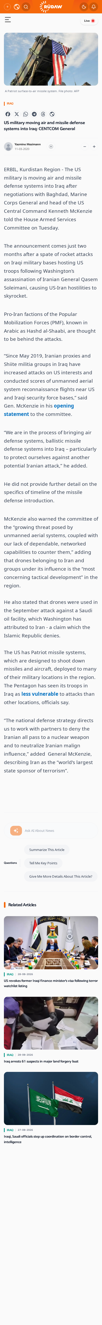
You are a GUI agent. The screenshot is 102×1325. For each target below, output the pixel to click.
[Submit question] (16, 831)
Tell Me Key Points (43, 863)
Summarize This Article (46, 849)
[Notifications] (93, 6)
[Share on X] (17, 114)
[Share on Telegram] (34, 114)
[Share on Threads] (43, 114)
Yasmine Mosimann (28, 144)
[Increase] (94, 147)
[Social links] (7, 6)
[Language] (17, 7)
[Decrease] (85, 147)
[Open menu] (8, 20)
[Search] (25, 6)
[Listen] (51, 146)
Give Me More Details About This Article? (60, 876)
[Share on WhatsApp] (26, 114)
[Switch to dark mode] (84, 6)
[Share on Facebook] (8, 114)
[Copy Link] (52, 114)
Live (87, 21)
